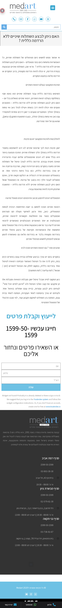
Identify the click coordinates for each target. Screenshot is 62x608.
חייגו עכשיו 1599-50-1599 (31, 331)
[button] (52, 7)
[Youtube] (41, 19)
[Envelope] (21, 19)
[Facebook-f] (27, 19)
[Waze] (34, 19)
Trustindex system (41, 399)
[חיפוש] (4, 27)
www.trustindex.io (53, 406)
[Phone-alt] (14, 19)
